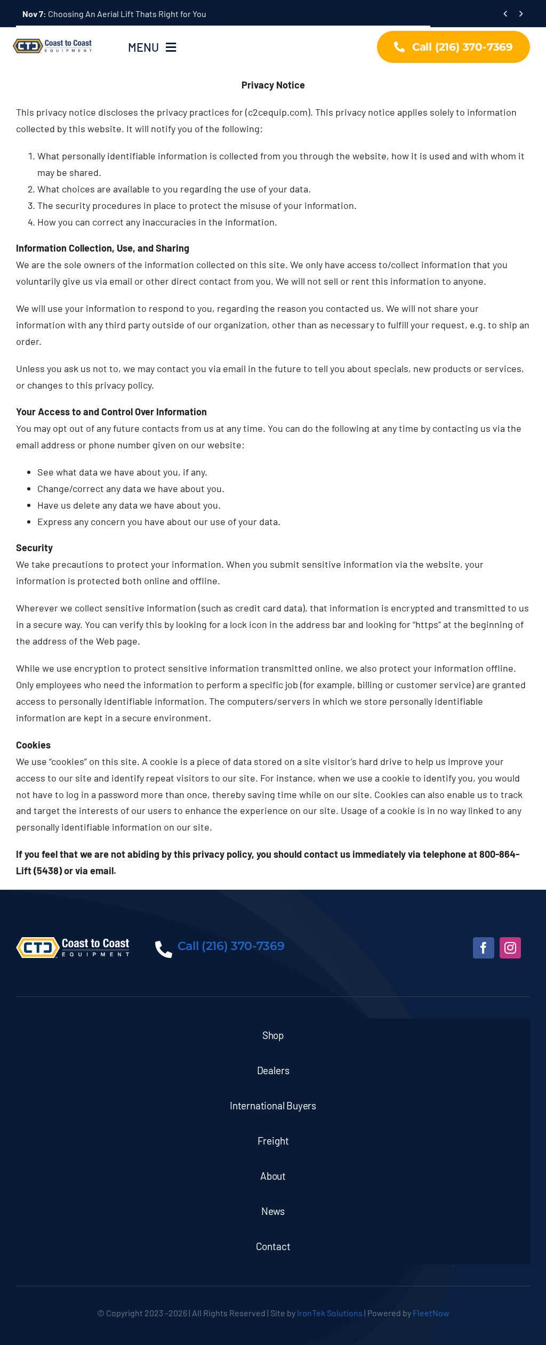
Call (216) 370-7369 (231, 946)
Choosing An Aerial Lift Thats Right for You (114, 14)
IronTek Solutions (330, 1313)
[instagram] (510, 948)
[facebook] (483, 948)
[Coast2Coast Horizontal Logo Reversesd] (72, 942)
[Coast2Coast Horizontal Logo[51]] (54, 37)
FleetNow (431, 1313)
